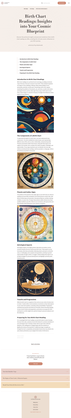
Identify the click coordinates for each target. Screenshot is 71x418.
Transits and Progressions (26, 70)
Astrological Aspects (25, 67)
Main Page (26, 8)
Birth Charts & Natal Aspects (41, 8)
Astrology (32, 8)
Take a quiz (35, 363)
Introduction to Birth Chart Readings (29, 59)
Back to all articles (35, 344)
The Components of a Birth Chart (28, 62)
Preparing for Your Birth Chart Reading (29, 73)
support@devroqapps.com (35, 411)
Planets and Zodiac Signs (26, 64)
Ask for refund (35, 409)
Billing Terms (35, 402)
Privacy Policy (35, 404)
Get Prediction (62, 3)
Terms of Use (35, 407)
